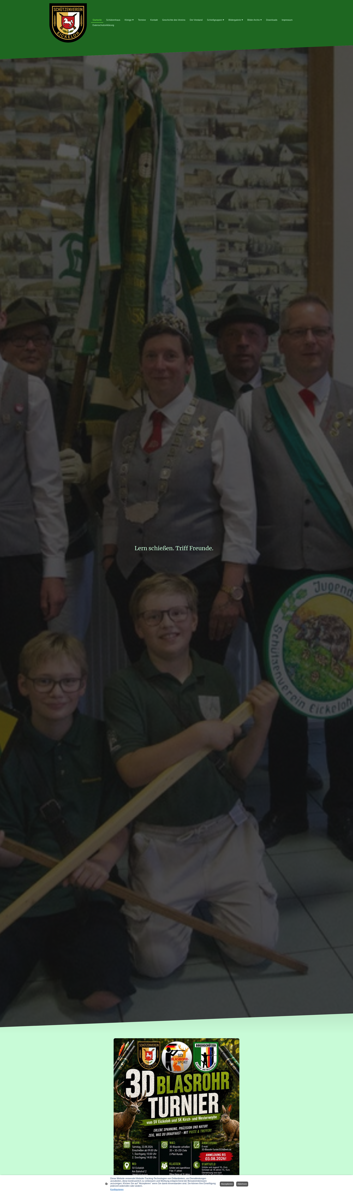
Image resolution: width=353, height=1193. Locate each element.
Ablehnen (242, 1184)
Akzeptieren (227, 1184)
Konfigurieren (117, 1189)
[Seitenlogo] (68, 22)
